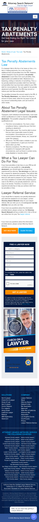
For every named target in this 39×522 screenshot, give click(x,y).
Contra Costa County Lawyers (11, 443)
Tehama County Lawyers (11, 475)
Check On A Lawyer (8, 400)
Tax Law (19, 52)
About (23, 400)
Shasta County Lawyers (28, 468)
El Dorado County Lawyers (12, 446)
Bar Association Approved (26, 407)
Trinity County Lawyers (11, 477)
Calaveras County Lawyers (12, 441)
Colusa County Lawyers (28, 441)
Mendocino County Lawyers (12, 454)
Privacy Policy (26, 304)
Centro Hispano (7, 406)
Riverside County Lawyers (27, 460)
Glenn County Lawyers (11, 448)
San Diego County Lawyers (10, 466)
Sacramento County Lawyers (19, 462)
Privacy (23, 421)
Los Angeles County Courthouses (27, 418)
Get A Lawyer (19, 292)
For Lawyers (6, 408)
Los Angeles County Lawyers (27, 452)
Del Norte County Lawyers (28, 443)
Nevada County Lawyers (26, 456)
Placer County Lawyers (27, 458)
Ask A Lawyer (6, 404)
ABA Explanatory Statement (7, 418)
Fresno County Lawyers (28, 446)
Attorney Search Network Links (26, 403)
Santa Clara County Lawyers (12, 468)
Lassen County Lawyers (10, 452)
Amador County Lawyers (12, 439)
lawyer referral (25, 214)
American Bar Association (25, 413)
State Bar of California (28, 410)
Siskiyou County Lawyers (12, 470)
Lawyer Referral (26, 398)
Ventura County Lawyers (27, 477)
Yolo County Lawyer (12, 479)
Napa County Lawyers (11, 456)
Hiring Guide (6, 410)
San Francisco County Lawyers (28, 466)
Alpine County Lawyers (27, 437)
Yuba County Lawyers (26, 479)
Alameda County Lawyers (12, 437)
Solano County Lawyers (27, 470)
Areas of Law (11, 52)
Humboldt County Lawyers (26, 448)
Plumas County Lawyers (11, 460)
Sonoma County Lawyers (12, 473)
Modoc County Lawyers (28, 454)
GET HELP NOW (10, 230)
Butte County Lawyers (27, 439)
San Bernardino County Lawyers (19, 464)
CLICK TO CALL (27, 230)
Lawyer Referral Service (29, 423)
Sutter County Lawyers (27, 473)
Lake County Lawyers (24, 450)
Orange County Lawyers (12, 458)
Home (4, 52)
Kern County (12, 450)
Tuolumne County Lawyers (27, 475)
